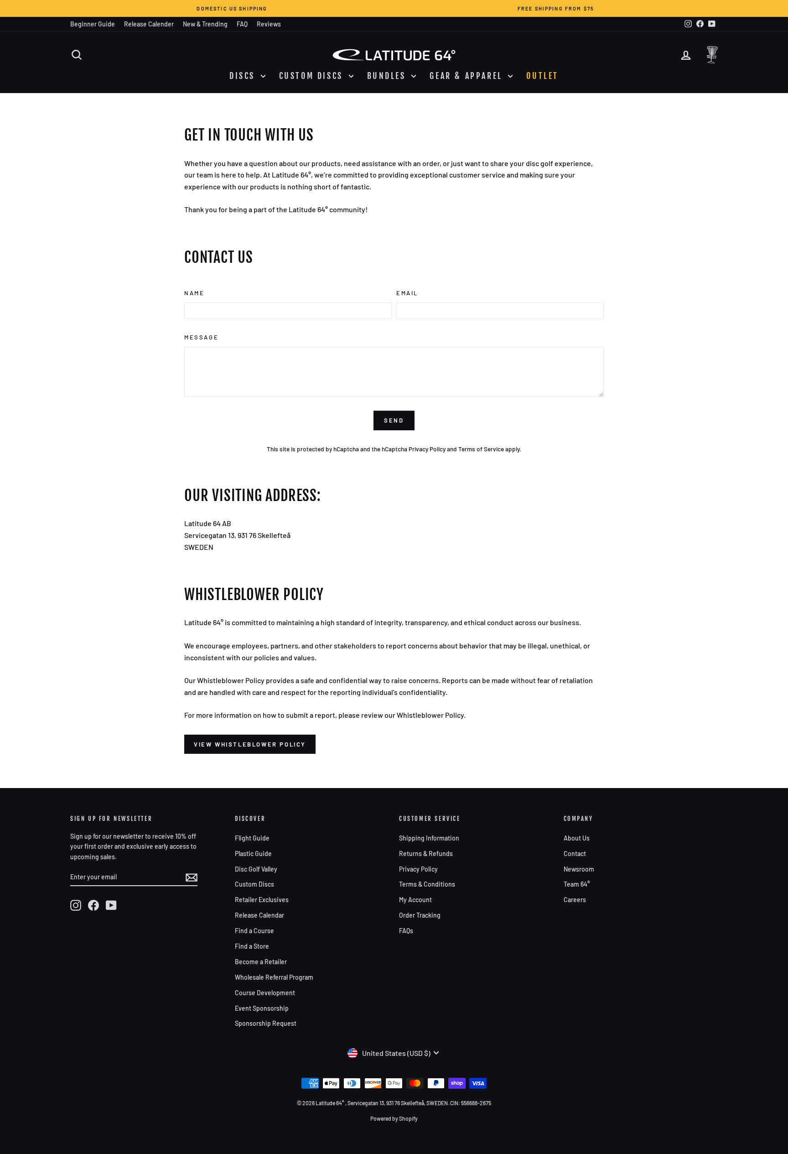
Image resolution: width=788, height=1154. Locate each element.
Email (407, 293)
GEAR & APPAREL (468, 76)
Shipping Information (429, 838)
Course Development (265, 993)
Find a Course (254, 931)
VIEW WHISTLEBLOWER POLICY (250, 744)
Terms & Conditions (427, 884)
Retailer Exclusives (262, 899)
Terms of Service (481, 449)
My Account (415, 899)
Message (201, 337)
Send (394, 420)
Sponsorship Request (265, 1023)
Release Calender (149, 24)
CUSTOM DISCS (313, 76)
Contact (575, 853)
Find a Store (252, 946)
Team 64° (577, 884)
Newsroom (579, 869)
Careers (575, 899)
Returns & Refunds (426, 853)
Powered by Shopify (394, 1118)
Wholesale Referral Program (274, 977)
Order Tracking (420, 915)
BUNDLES (388, 76)
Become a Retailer (261, 962)
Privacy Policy (427, 449)
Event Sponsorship (262, 1008)
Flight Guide (252, 838)
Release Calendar (259, 915)
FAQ (242, 24)
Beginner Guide (92, 24)
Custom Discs (254, 884)
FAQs (406, 931)
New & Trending (205, 24)
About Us (577, 838)
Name (194, 293)
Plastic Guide (253, 853)
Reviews (269, 24)
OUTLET (542, 76)
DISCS (244, 76)
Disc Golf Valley (256, 869)
